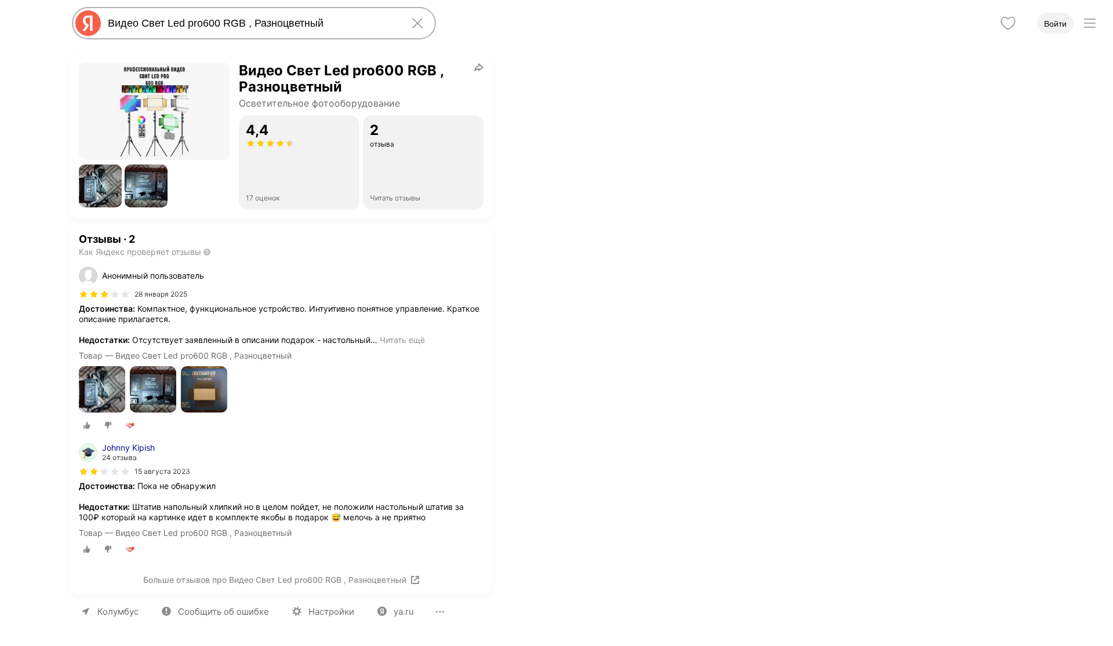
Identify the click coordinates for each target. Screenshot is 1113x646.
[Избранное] (1008, 23)
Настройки (331, 611)
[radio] (87, 425)
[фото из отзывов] (102, 390)
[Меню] (1089, 23)
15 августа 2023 (162, 471)
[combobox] (251, 23)
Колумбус (118, 611)
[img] (104, 294)
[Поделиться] (478, 67)
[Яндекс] (88, 23)
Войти (1055, 23)
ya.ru (404, 611)
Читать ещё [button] (402, 340)
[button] (100, 186)
